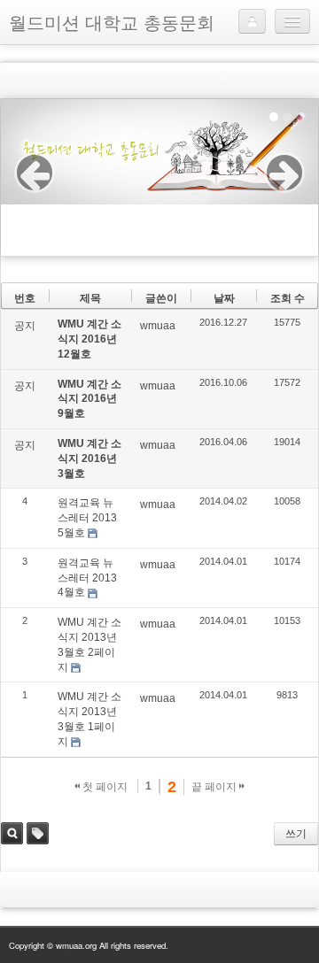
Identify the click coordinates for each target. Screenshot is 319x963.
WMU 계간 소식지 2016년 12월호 (89, 339)
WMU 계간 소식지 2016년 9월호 (89, 399)
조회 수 (287, 298)
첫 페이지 (104, 787)
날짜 (224, 298)
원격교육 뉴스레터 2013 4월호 (87, 578)
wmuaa (157, 326)
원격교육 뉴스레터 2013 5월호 (87, 518)
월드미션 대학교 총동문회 (111, 22)
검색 (12, 833)
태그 (38, 833)
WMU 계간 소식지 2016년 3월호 (89, 458)
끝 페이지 (215, 787)
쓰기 (296, 834)
